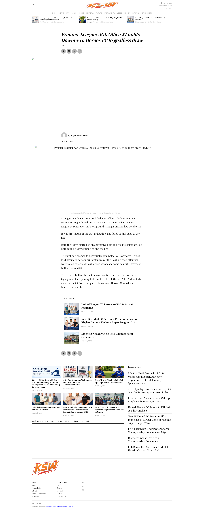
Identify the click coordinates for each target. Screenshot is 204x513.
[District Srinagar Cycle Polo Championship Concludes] (71, 338)
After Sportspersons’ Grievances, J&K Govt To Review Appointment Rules (56, 18)
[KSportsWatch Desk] (64, 135)
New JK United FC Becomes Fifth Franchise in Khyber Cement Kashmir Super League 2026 (109, 320)
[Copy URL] (79, 51)
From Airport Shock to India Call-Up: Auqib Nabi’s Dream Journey (105, 18)
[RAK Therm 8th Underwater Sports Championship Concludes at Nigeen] (109, 399)
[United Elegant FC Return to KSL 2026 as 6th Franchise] (130, 19)
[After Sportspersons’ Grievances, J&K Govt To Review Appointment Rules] (35, 19)
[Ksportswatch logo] (102, 5)
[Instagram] (83, 487)
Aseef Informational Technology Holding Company (59, 506)
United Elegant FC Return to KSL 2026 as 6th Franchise (150, 18)
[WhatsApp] (74, 51)
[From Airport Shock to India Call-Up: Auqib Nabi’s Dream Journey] (82, 19)
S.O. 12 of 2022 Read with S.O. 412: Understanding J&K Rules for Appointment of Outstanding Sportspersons (46, 383)
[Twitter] (83, 490)
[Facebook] (63, 51)
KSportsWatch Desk (80, 135)
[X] (69, 51)
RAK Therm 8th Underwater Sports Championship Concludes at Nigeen (109, 409)
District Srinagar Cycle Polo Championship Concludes (107, 335)
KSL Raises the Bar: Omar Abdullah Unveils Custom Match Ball (148, 448)
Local (63, 45)
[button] (34, 5)
